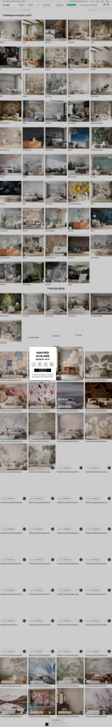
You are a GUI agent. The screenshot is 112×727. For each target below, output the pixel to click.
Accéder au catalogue (43, 370)
